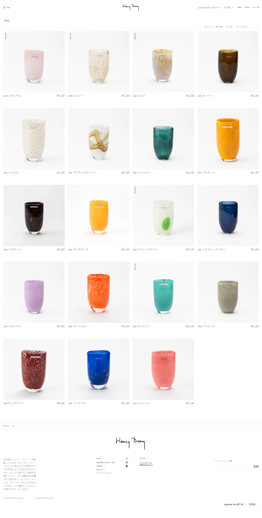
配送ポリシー (101, 470)
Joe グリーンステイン (145, 249)
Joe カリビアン (141, 326)
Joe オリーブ (204, 95)
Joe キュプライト (13, 403)
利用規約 (100, 466)
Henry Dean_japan (15, 497)
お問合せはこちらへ (146, 465)
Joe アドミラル (77, 403)
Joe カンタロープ (78, 249)
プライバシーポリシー (104, 473)
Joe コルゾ (139, 95)
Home (6, 425)
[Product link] (34, 67)
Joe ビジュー (75, 95)
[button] (240, 7)
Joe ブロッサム (12, 95)
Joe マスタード (206, 172)
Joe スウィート (142, 403)
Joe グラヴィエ (206, 326)
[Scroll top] (258, 514)
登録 (256, 466)
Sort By (229, 26)
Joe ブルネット (12, 249)
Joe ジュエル (10, 172)
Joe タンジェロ (77, 326)
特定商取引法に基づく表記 (106, 463)
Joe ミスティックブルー (211, 249)
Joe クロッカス (12, 326)
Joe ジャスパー (141, 172)
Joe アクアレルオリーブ (82, 172)
